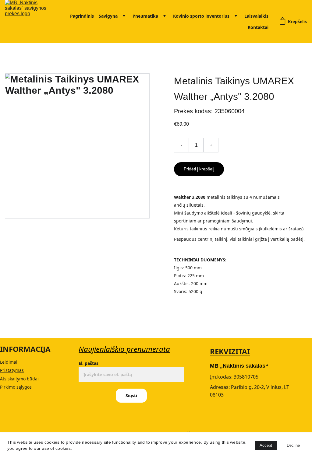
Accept (266, 445)
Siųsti (131, 395)
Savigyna (108, 16)
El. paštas (88, 363)
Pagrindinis (82, 16)
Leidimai (8, 362)
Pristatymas (12, 370)
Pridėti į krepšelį (199, 168)
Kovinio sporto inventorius (201, 16)
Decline (293, 445)
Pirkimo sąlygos (16, 387)
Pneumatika (145, 16)
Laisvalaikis (256, 16)
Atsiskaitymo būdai (19, 379)
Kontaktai (258, 27)
